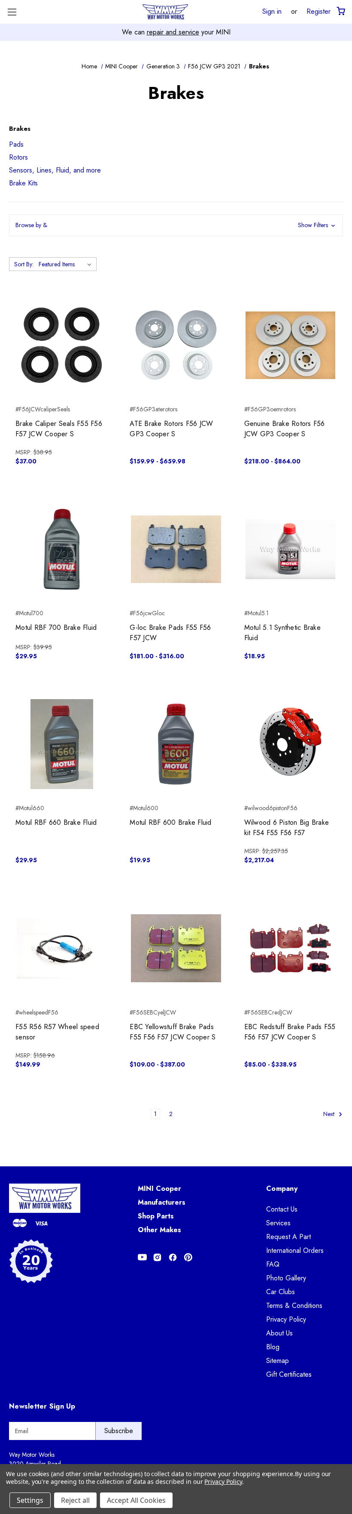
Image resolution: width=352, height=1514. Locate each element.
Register (318, 11)
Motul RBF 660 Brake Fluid (56, 822)
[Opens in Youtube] (142, 1257)
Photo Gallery (286, 1278)
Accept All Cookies (136, 1500)
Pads (16, 144)
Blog (272, 1347)
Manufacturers (161, 1202)
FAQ (272, 1264)
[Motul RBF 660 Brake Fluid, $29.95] (61, 744)
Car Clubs (280, 1292)
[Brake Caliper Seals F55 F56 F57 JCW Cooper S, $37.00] (61, 345)
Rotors (18, 157)
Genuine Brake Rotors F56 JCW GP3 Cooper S (284, 429)
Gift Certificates (289, 1374)
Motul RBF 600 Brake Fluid (170, 822)
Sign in (272, 11)
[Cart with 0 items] (340, 11)
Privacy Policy (286, 1319)
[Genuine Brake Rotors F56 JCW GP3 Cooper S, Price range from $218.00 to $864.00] (290, 345)
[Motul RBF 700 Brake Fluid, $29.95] (61, 549)
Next (329, 1114)
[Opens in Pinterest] (188, 1257)
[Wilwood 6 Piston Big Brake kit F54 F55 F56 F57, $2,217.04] (290, 744)
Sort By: (23, 264)
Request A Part (288, 1237)
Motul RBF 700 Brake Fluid (56, 627)
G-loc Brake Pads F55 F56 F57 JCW (170, 633)
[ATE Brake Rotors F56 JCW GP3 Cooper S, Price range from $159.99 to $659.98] (176, 345)
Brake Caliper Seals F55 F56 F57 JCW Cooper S (58, 429)
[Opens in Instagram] (157, 1257)
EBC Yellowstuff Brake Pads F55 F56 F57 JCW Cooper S (172, 1032)
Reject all (75, 1500)
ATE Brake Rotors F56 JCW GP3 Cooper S (171, 429)
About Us (279, 1333)
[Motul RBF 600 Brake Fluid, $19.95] (176, 744)
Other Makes (159, 1230)
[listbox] (66, 264)
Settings (30, 1500)
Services (278, 1223)
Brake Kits (23, 183)
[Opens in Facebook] (172, 1257)
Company (281, 1188)
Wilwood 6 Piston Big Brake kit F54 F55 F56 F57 (286, 827)
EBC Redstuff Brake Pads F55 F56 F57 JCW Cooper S (290, 1032)
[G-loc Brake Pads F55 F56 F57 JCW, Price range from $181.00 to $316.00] (176, 549)
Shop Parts (156, 1216)
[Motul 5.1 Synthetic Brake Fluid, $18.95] (290, 549)
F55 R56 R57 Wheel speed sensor (57, 1032)
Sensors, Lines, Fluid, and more (55, 170)
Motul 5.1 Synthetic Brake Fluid (282, 633)
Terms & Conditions (294, 1305)
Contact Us (281, 1209)
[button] (176, 225)
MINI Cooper (159, 1188)
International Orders (295, 1250)
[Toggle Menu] (12, 12)
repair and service (173, 32)
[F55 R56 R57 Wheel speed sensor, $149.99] (61, 948)
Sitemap (277, 1361)
